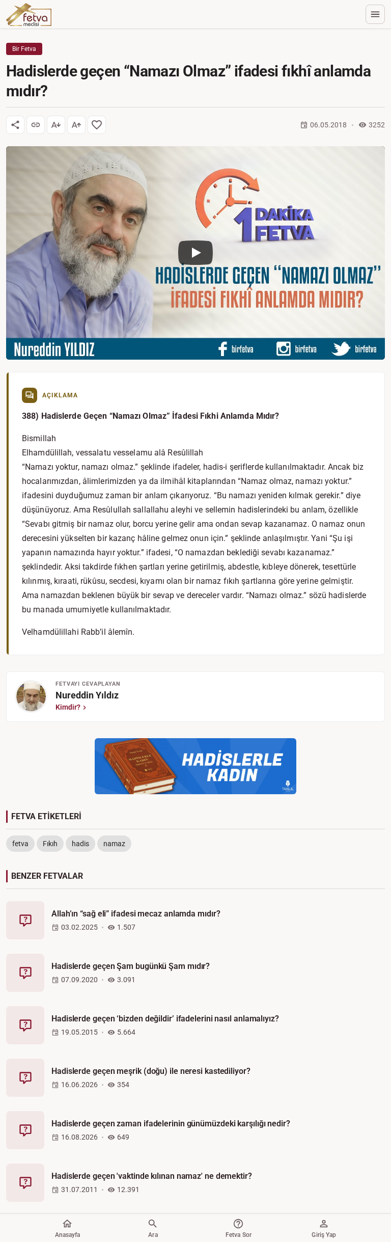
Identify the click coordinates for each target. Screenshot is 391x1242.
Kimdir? (67, 707)
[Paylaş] (15, 125)
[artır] (76, 125)
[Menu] (375, 14)
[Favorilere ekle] (97, 125)
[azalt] (56, 125)
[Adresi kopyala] (35, 125)
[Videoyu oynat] (195, 253)
